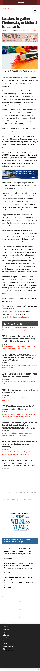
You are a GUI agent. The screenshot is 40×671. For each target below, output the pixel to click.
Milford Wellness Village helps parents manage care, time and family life (18, 564)
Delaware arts (12, 496)
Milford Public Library (25, 499)
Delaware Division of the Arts (8, 499)
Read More (8, 559)
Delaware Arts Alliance (25, 496)
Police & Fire (7, 641)
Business (6, 629)
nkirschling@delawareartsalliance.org (16, 317)
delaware (3, 496)
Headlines (22, 30)
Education (6, 635)
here (15, 131)
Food (4, 632)
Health (5, 638)
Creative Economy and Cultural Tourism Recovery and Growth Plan (18, 492)
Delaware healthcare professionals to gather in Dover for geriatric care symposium (18, 579)
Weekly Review (8, 647)
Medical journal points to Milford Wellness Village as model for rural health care (19, 550)
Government (7, 623)
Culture (5, 626)
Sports (5, 644)
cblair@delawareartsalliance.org (14, 311)
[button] (34, 10)
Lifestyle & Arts (31, 30)
